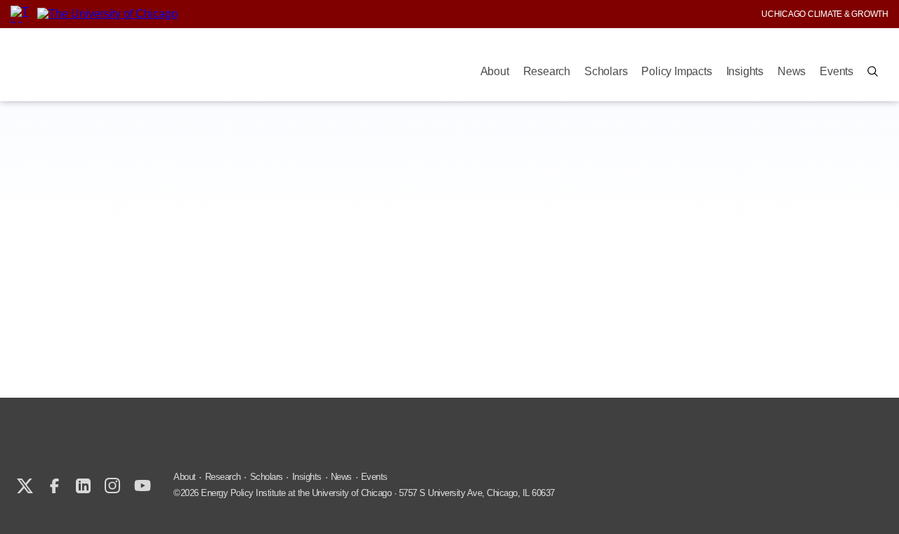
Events (836, 71)
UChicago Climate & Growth (824, 14)
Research (546, 71)
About (494, 71)
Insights (744, 71)
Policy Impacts (676, 71)
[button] (872, 71)
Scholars (605, 71)
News (791, 71)
